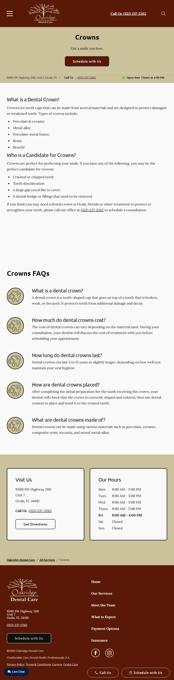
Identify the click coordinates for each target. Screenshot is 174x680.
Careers (57, 664)
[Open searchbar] (163, 13)
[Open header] (10, 13)
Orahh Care (70, 664)
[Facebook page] (95, 653)
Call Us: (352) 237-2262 (128, 13)
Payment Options (105, 628)
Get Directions (35, 524)
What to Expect (103, 617)
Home (96, 582)
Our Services (101, 593)
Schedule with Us (87, 61)
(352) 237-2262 (86, 77)
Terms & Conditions (38, 664)
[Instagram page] (109, 653)
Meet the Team (103, 605)
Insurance (99, 640)
